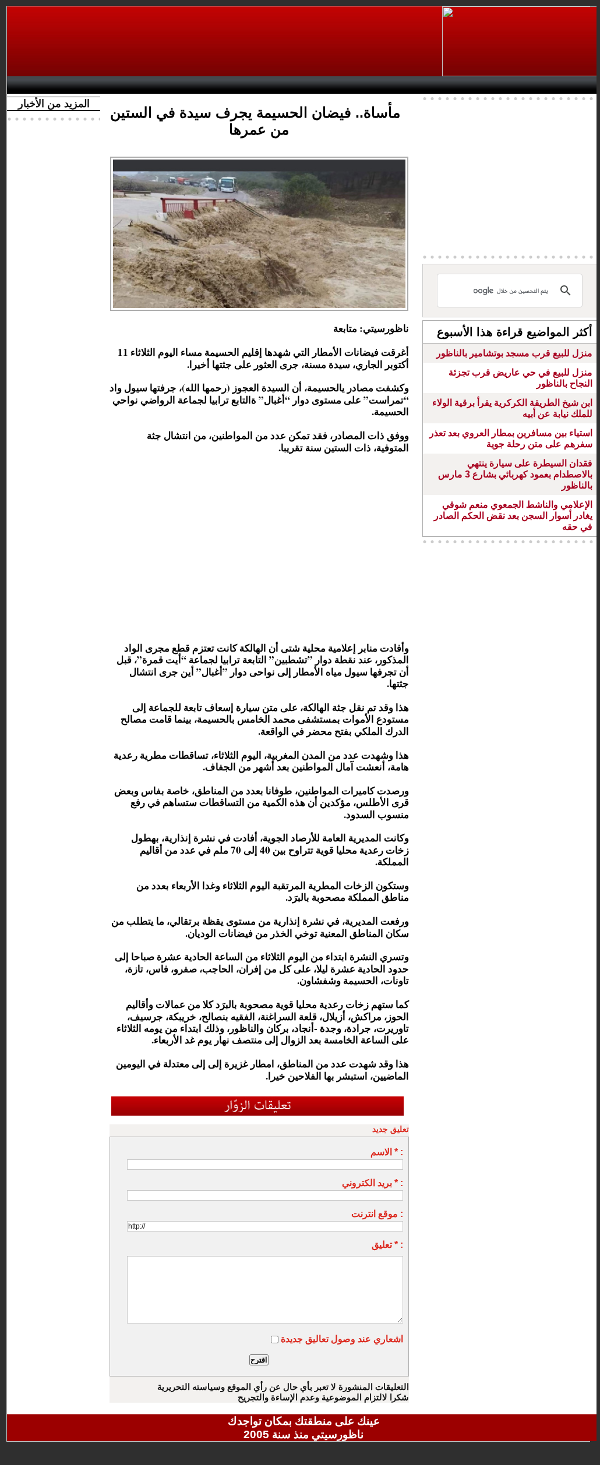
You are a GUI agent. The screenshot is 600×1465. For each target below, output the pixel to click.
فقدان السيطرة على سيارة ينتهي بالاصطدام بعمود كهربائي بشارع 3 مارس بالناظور (515, 474)
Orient (373, 85)
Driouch (476, 85)
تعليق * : (387, 1245)
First (574, 85)
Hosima (422, 85)
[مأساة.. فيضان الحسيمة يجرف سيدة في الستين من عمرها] (259, 160)
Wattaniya (329, 85)
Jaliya (284, 85)
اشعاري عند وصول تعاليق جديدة (342, 1339)
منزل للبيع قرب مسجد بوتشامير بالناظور (514, 353)
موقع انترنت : (377, 1214)
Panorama (175, 85)
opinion (129, 85)
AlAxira (92, 85)
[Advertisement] (225, 41)
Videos (234, 85)
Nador (525, 85)
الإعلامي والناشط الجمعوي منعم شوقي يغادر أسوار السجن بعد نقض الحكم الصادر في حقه (513, 516)
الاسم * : (386, 1152)
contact (46, 85)
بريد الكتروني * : (372, 1183)
